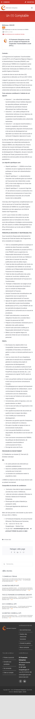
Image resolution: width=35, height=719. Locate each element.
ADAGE (24, 691)
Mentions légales (18, 691)
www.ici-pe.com (23, 677)
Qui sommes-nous (25, 630)
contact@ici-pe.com (25, 674)
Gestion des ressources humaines (23, 636)
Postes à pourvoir (9, 657)
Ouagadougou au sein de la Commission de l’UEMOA (16, 29)
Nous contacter (24, 647)
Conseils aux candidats (7, 663)
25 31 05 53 (24, 672)
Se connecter (7, 668)
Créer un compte (8, 672)
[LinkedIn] (24, 681)
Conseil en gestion (25, 643)
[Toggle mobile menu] (32, 8)
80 (31, 672)
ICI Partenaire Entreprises (20, 689)
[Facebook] (20, 681)
